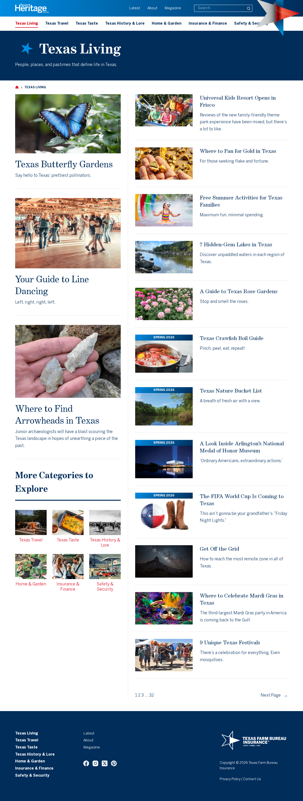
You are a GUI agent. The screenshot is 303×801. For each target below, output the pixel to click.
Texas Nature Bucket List (231, 390)
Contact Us (252, 779)
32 (151, 696)
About (152, 8)
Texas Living (26, 23)
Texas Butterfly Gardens (64, 164)
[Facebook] (86, 763)
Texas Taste (87, 23)
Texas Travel (56, 23)
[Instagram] (95, 763)
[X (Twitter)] (104, 763)
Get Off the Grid (219, 548)
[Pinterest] (114, 763)
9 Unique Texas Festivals (230, 642)
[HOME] (17, 87)
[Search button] (248, 8)
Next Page (274, 696)
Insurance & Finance (208, 23)
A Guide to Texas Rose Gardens (238, 291)
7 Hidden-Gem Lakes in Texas (236, 244)
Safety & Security (251, 23)
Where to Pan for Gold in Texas (238, 151)
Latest (134, 8)
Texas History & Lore (125, 23)
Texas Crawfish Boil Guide (231, 338)
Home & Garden (167, 23)
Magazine (173, 8)
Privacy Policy (230, 779)
